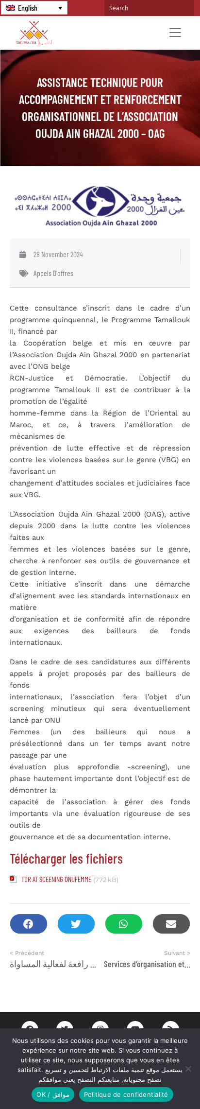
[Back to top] (159, 1079)
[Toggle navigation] (175, 32)
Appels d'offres (53, 272)
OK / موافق (52, 1094)
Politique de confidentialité (126, 1094)
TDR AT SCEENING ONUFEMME (56, 879)
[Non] (188, 1069)
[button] (29, 924)
